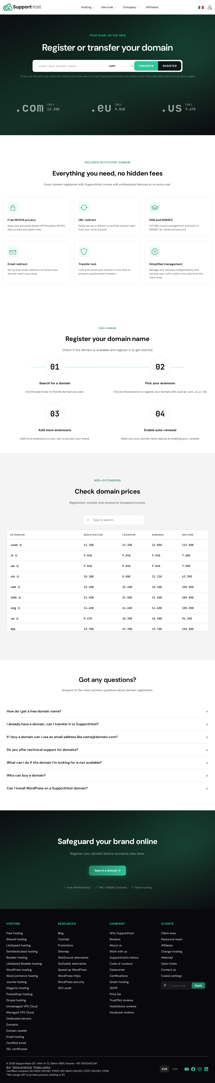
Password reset (171, 939)
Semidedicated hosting (22, 951)
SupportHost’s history (124, 957)
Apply (198, 985)
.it (14, 555)
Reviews (115, 939)
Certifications (119, 976)
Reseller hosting (17, 957)
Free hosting (14, 933)
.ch (15, 576)
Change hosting (171, 951)
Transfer (146, 66)
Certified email (16, 1043)
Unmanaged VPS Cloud (22, 1006)
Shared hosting (16, 939)
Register (170, 66)
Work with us (118, 951)
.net (15, 587)
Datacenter (117, 970)
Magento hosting (17, 988)
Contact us (168, 970)
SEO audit (64, 988)
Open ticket (169, 963)
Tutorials (63, 939)
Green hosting (119, 982)
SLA (8, 1067)
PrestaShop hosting (19, 994)
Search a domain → (107, 870)
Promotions (65, 945)
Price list (115, 994)
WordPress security (71, 982)
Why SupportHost (122, 933)
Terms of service (22, 1067)
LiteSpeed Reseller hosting (24, 963)
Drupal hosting (16, 1000)
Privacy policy (42, 1067)
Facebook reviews (122, 1012)
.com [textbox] (112, 66)
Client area (168, 933)
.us (15, 618)
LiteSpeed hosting (18, 945)
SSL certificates (16, 1049)
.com (16, 545)
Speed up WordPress (72, 970)
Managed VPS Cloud (20, 1012)
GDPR (113, 988)
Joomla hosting (16, 982)
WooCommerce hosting (22, 976)
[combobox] (120, 66)
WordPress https (69, 976)
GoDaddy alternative (72, 963)
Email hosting (15, 1037)
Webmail (167, 957)
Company (129, 7)
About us (116, 945)
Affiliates (152, 7)
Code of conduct (121, 963)
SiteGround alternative (73, 957)
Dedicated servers (18, 1018)
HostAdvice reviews (123, 1006)
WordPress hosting (19, 970)
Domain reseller (16, 1031)
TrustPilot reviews (121, 1000)
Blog (61, 933)
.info (16, 597)
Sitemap (63, 951)
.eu (15, 566)
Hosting (86, 7)
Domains (12, 1024)
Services (107, 7)
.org (15, 608)
